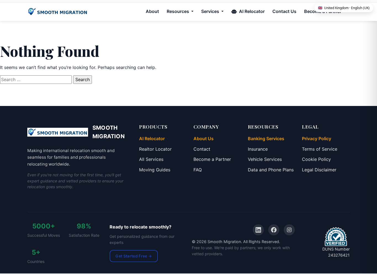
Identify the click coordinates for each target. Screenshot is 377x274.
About (152, 11)
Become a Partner (212, 159)
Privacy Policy (316, 138)
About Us (203, 138)
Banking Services (266, 138)
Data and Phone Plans (271, 169)
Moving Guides (154, 169)
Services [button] (210, 11)
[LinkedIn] (258, 229)
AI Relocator (251, 11)
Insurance (258, 149)
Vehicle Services (265, 159)
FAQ (197, 169)
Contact (201, 149)
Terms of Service (319, 149)
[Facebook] (273, 229)
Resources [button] (178, 11)
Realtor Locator (155, 149)
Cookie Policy (316, 159)
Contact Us (284, 11)
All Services (151, 159)
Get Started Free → (133, 256)
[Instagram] (289, 229)
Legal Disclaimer (319, 169)
